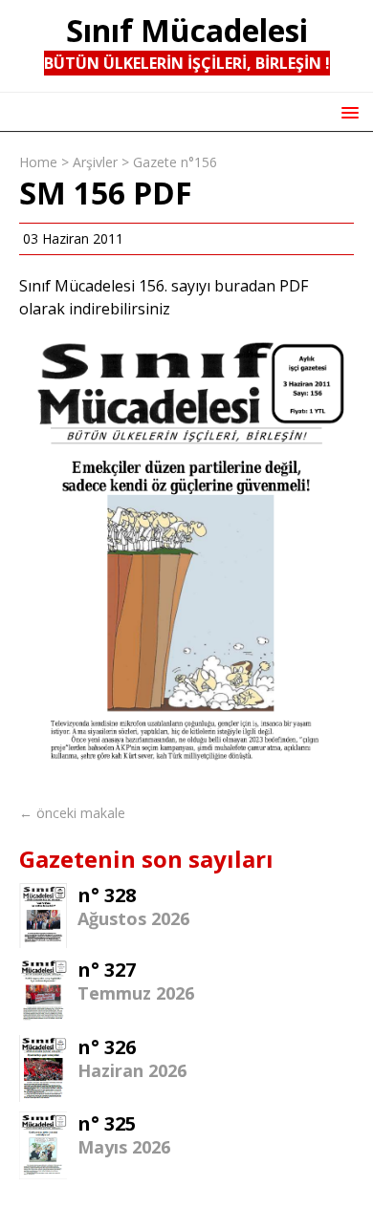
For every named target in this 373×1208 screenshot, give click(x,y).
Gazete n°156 (175, 162)
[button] (346, 111)
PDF (293, 285)
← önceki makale (72, 813)
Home (38, 162)
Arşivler (95, 162)
